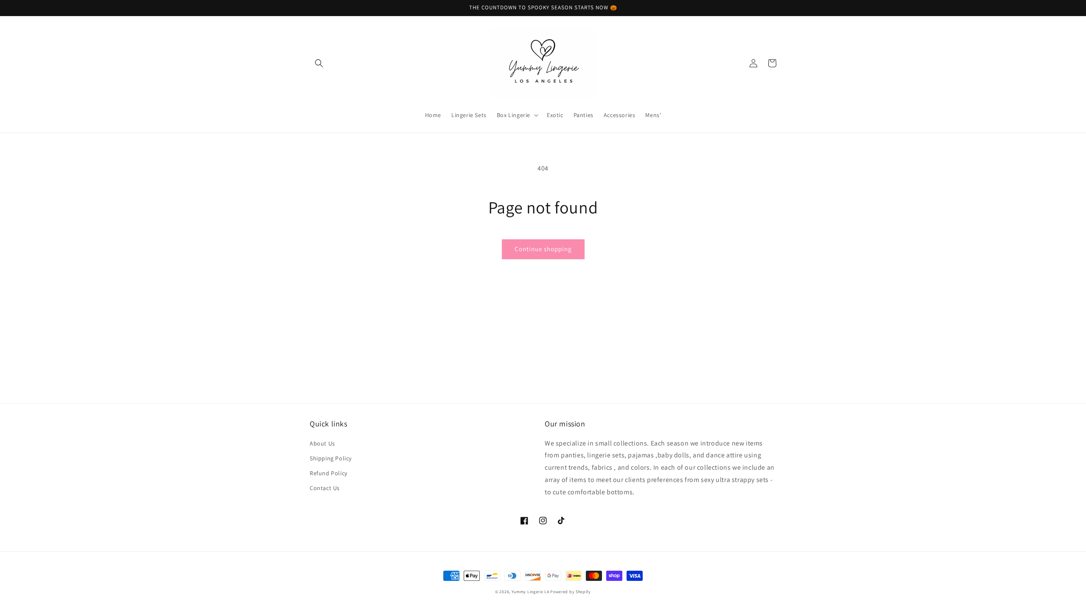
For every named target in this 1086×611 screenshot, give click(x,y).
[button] (319, 63)
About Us (322, 443)
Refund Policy (328, 473)
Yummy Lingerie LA (530, 591)
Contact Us (325, 488)
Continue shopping (543, 249)
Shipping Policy (331, 458)
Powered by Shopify (570, 591)
